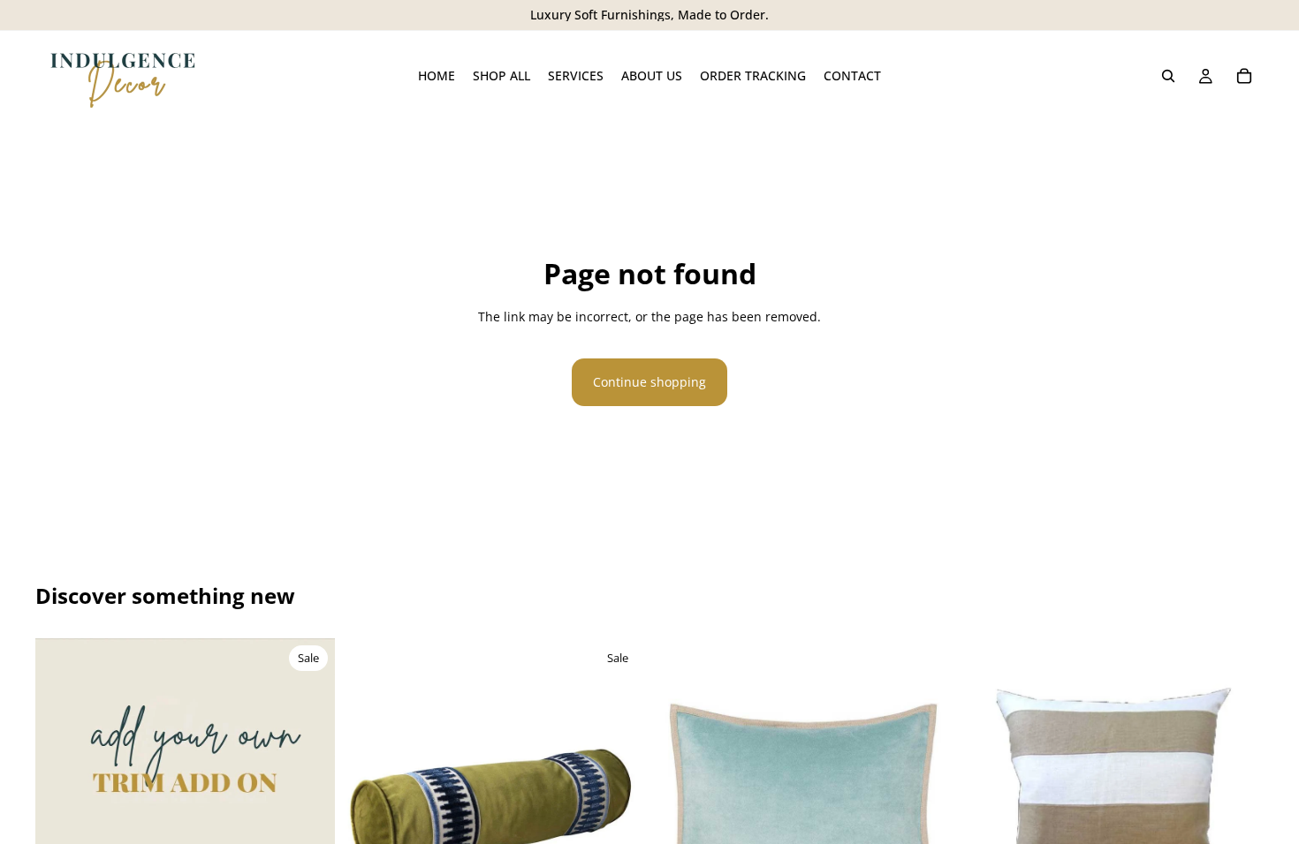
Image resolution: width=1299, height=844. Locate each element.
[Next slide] (308, 748)
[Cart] (1244, 76)
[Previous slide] (61, 748)
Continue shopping (649, 381)
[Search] (1168, 76)
